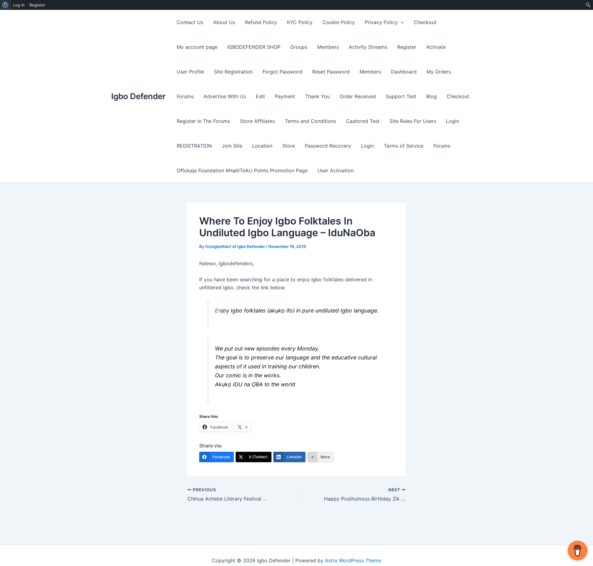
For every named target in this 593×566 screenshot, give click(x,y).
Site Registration (233, 72)
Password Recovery (328, 146)
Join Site (232, 146)
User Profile (190, 72)
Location (262, 146)
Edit (260, 96)
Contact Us (190, 22)
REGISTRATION (194, 146)
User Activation (336, 170)
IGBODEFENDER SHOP (253, 47)
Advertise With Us (225, 96)
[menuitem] (5, 5)
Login (452, 121)
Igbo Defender (138, 96)
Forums (185, 96)
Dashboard (404, 72)
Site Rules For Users (412, 121)
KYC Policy (300, 22)
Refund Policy (261, 22)
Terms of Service (403, 146)
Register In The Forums (203, 121)
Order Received (358, 96)
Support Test (401, 96)
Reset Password (331, 72)
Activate (436, 47)
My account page (197, 47)
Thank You (317, 96)
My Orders (439, 72)
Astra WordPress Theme (353, 560)
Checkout (425, 22)
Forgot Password (282, 72)
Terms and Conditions (310, 121)
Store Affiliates (257, 121)
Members (328, 47)
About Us (224, 22)
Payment (285, 96)
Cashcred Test (363, 121)
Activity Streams (368, 47)
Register (406, 47)
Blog (431, 96)
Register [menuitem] (37, 4)
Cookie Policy (338, 22)
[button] (401, 22)
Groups (298, 47)
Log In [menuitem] (19, 4)
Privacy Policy (381, 22)
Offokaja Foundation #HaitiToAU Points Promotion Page (242, 170)
